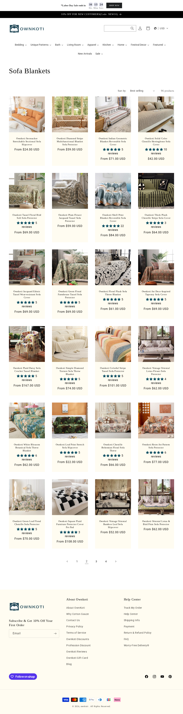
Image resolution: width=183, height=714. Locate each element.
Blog (69, 664)
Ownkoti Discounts (77, 639)
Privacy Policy (74, 626)
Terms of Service (76, 632)
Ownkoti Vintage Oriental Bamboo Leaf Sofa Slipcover (113, 524)
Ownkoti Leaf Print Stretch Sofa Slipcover (70, 446)
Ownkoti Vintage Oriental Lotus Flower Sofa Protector (156, 371)
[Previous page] (67, 561)
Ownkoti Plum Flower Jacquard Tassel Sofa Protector (69, 218)
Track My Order (133, 607)
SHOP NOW (114, 5)
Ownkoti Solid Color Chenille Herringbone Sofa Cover (156, 141)
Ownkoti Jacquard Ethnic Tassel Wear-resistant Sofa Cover (27, 294)
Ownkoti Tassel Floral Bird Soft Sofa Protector (27, 216)
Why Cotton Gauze (77, 614)
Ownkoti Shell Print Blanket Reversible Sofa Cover (113, 218)
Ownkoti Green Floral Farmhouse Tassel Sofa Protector (70, 294)
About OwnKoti (75, 607)
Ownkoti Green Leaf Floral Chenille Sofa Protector (27, 523)
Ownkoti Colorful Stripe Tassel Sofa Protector (113, 369)
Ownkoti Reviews (76, 651)
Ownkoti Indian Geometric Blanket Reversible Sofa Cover (113, 141)
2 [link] (87, 561)
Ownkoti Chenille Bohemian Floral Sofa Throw (113, 447)
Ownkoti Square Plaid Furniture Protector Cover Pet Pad (70, 524)
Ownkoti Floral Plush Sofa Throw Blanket (113, 293)
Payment (129, 626)
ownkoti (84, 706)
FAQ (126, 639)
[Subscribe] (55, 633)
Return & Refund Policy (138, 632)
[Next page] (116, 561)
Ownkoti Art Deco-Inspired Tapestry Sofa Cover (156, 293)
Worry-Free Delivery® (136, 645)
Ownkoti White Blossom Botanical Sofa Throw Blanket (27, 447)
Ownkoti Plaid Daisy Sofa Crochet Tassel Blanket (27, 369)
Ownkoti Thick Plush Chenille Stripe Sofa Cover (156, 216)
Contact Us (73, 620)
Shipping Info (132, 620)
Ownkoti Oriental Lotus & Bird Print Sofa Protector (156, 523)
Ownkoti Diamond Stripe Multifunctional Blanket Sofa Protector (70, 141)
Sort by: (122, 90)
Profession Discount (78, 645)
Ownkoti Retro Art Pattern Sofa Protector (156, 446)
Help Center (131, 614)
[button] (120, 28)
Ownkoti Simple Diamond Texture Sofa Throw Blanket (70, 371)
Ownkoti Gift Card (77, 657)
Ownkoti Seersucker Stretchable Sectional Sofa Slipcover (27, 141)
